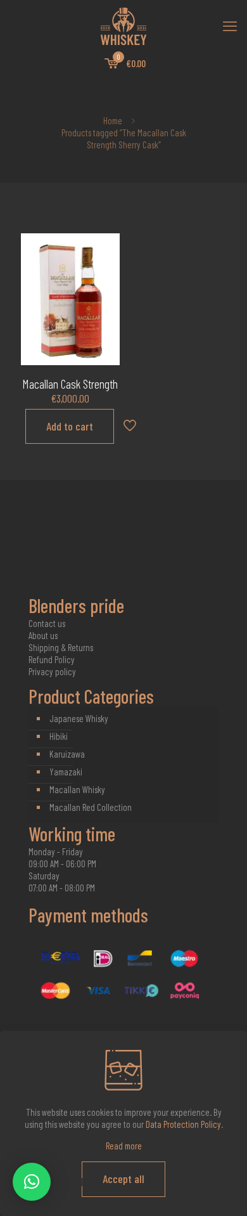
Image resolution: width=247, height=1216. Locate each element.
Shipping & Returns (60, 647)
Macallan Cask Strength (70, 383)
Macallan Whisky (77, 789)
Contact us (46, 623)
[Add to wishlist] (105, 284)
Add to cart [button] (69, 426)
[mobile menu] (230, 25)
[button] (32, 1182)
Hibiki (58, 736)
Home (112, 120)
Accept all (123, 1179)
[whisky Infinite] (123, 25)
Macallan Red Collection (90, 807)
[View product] (105, 266)
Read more (124, 1145)
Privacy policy (52, 671)
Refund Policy (51, 659)
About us (43, 635)
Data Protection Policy (183, 1124)
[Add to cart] (105, 248)
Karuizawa (67, 754)
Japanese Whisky (78, 718)
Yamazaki (65, 771)
